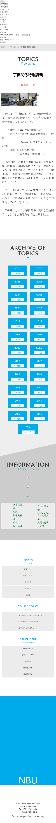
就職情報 (3, 32)
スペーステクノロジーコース (28, 622)
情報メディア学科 (28, 655)
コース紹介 (4, 27)
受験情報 (3, 37)
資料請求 (3, 42)
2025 (17, 284)
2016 (17, 403)
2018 (17, 376)
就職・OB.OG (5, 15)
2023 (17, 310)
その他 (2, 22)
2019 (17, 363)
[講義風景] (10, 99)
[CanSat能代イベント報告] (45, 99)
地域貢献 (3, 20)
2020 (17, 350)
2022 (17, 323)
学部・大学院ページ (7, 40)
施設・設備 (4, 30)
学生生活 (3, 17)
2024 (17, 297)
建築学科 (28, 661)
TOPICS (12, 47)
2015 (17, 416)
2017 (17, 390)
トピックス (4, 10)
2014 (28, 429)
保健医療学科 (28, 674)
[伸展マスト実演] (28, 99)
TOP (3, 47)
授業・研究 (4, 12)
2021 (17, 337)
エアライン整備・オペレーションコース (28, 615)
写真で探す (4, 25)
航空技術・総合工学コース (28, 628)
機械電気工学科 (28, 648)
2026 (17, 271)
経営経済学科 (28, 668)
